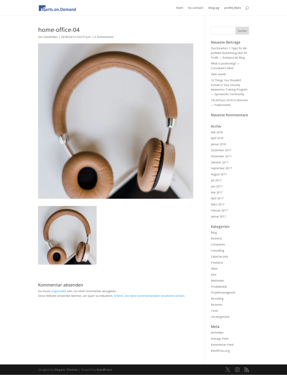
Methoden (217, 280)
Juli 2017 (216, 180)
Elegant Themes (66, 369)
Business (216, 238)
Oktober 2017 (219, 162)
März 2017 (217, 204)
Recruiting (217, 298)
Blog (214, 232)
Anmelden (217, 332)
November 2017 (221, 156)
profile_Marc (232, 8)
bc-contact (195, 8)
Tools (214, 310)
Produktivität (219, 286)
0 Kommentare (104, 37)
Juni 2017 (216, 186)
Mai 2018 (217, 132)
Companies (218, 244)
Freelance (217, 262)
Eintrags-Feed (219, 338)
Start (179, 8)
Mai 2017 (217, 192)
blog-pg (214, 8)
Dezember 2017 (221, 150)
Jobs (213, 274)
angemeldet (58, 291)
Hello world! (218, 74)
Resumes (217, 304)
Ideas (214, 268)
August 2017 (219, 174)
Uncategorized (220, 317)
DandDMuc (51, 37)
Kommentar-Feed (222, 344)
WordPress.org (220, 351)
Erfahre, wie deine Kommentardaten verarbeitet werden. (149, 296)
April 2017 (217, 198)
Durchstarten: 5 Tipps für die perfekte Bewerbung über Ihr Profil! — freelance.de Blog (229, 52)
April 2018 (217, 138)
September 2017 (221, 168)
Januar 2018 (218, 144)
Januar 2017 (218, 216)
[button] (67, 235)
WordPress (104, 369)
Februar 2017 (219, 210)
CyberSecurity (219, 256)
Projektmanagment (223, 292)
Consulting (217, 250)
